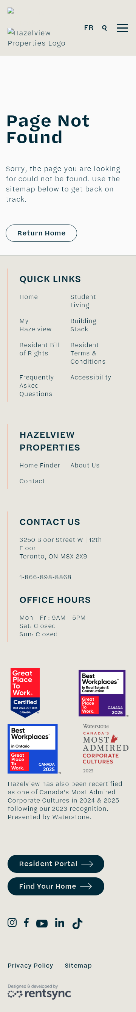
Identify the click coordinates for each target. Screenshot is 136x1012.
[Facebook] (26, 924)
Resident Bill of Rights (39, 349)
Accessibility (90, 377)
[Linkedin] (59, 924)
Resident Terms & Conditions (88, 353)
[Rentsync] (39, 992)
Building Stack (83, 325)
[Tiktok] (77, 925)
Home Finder (39, 465)
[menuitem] (41, 301)
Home (28, 297)
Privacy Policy (30, 965)
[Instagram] (12, 924)
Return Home (41, 233)
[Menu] (122, 28)
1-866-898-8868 (45, 577)
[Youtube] (42, 925)
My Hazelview (35, 325)
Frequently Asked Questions (36, 385)
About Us (85, 465)
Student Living (83, 301)
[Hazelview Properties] (42, 28)
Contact (32, 481)
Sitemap (78, 965)
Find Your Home (47, 886)
